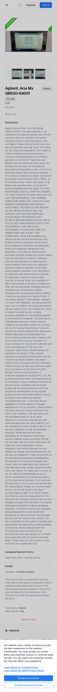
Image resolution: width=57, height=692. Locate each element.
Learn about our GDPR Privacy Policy (24, 670)
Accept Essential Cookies (29, 685)
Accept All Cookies (28, 678)
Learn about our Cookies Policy (21, 667)
